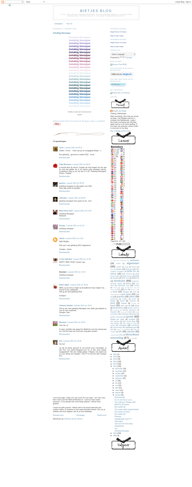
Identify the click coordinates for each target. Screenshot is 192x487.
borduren (119, 280)
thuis (128, 329)
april (117, 388)
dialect (112, 289)
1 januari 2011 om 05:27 (73, 148)
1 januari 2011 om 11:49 (82, 259)
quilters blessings (116, 317)
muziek (122, 312)
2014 (115, 359)
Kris (60, 341)
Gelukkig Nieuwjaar (62, 33)
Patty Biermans (65, 164)
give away (126, 294)
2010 (115, 433)
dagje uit (124, 287)
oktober (118, 373)
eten (125, 289)
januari (118, 395)
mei (116, 385)
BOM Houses (127, 276)
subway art (120, 329)
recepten (132, 319)
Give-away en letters (122, 412)
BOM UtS (135, 278)
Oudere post (101, 415)
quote (129, 316)
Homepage (80, 415)
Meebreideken (118, 308)
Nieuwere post (58, 415)
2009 (115, 436)
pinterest (115, 314)
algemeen (100, 121)
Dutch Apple (64, 285)
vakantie (131, 331)
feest (115, 292)
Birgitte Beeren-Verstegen (118, 32)
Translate (128, 58)
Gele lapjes (119, 421)
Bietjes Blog (96, 11)
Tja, (116, 428)
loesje (137, 306)
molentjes (116, 310)
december (119, 369)
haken (132, 296)
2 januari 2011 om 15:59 (76, 322)
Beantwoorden (64, 158)
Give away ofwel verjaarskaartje (127, 409)
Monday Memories (129, 310)
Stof (111, 329)
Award (134, 267)
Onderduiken (119, 426)
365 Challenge (121, 260)
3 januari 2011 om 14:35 (72, 341)
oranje (129, 312)
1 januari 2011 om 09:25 (76, 198)
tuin (120, 331)
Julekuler (132, 301)
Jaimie (62, 238)
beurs (112, 269)
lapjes (122, 305)
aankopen (134, 260)
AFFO (118, 263)
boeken (119, 269)
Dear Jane (133, 287)
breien (128, 283)
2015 (115, 357)
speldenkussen (131, 327)
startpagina (58, 24)
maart (117, 390)
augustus (119, 378)
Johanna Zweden (66, 305)
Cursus (115, 287)
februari (118, 393)
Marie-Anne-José (66, 211)
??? (111, 260)
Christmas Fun (123, 285)
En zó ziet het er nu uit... (124, 400)
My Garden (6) (120, 407)
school (112, 325)
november (119, 371)
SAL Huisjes (114, 321)
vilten (121, 335)
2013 (115, 362)
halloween (114, 299)
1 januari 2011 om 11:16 (75, 226)
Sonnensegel (117, 327)
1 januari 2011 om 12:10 (76, 272)
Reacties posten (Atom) (73, 419)
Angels (119, 267)
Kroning (134, 303)
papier (137, 312)
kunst (112, 305)
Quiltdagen (125, 314)
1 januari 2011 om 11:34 (74, 238)
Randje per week (117, 319)
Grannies (118, 416)
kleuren (124, 303)
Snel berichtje (120, 397)
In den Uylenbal (65, 259)
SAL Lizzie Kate (129, 321)
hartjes (124, 299)
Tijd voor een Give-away (124, 424)
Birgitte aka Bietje (119, 111)
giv (118, 294)
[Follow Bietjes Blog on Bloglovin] (121, 75)
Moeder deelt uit (133, 308)
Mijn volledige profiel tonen (120, 131)
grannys (120, 296)
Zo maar (132, 338)
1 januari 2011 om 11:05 (82, 211)
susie (61, 148)
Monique (62, 322)
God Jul (69, 24)
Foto (134, 292)
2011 (115, 366)
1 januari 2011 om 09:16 (75, 183)
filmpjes (126, 292)
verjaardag (113, 335)
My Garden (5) (120, 414)
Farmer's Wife (135, 289)
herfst (134, 299)
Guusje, (62, 226)
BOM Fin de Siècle (122, 405)
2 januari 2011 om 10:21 (83, 305)
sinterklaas (135, 325)
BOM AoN (129, 269)
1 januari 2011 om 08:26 (81, 164)
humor (122, 301)
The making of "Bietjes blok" (125, 402)
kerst (112, 303)
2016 (115, 354)
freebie (112, 294)
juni (116, 383)
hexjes (112, 301)
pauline (62, 183)
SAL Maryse (114, 323)
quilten (134, 314)
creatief (136, 285)
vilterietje (63, 198)
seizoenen (123, 325)
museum (113, 312)
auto (126, 267)
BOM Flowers (127, 274)
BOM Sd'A (125, 278)
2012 (115, 364)
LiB (129, 306)
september (119, 376)
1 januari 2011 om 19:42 (79, 285)
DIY (118, 289)
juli (116, 381)
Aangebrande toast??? (123, 419)
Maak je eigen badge (116, 36)
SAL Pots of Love (129, 323)
